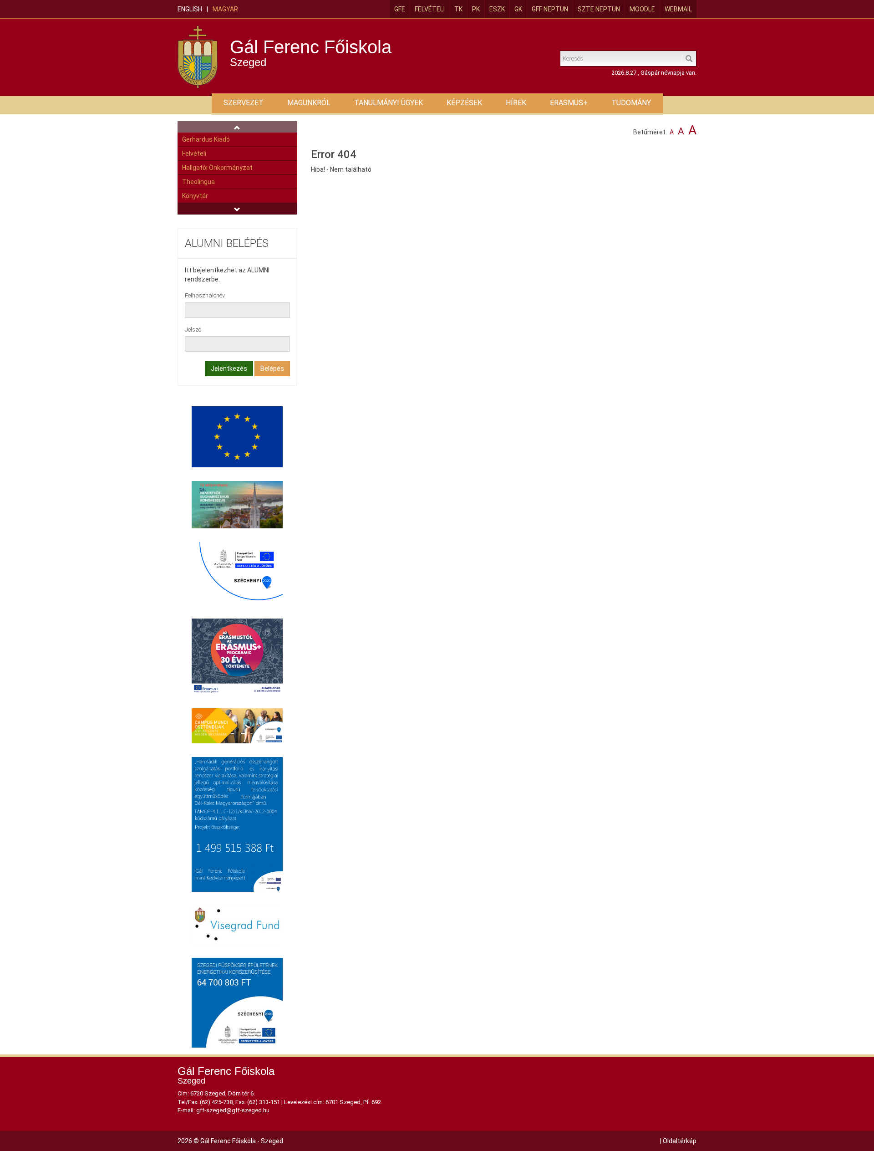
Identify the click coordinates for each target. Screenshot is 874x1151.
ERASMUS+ (569, 102)
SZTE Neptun (599, 9)
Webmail (678, 9)
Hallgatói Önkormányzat (217, 167)
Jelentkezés (229, 368)
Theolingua (198, 181)
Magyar (225, 9)
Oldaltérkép (679, 1141)
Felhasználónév (205, 295)
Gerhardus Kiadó (206, 139)
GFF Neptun (550, 9)
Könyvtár (195, 196)
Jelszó (193, 329)
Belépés (272, 368)
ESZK (497, 9)
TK (458, 9)
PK (476, 9)
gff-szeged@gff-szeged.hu (232, 1110)
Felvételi (430, 9)
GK (518, 9)
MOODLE (642, 9)
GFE (399, 9)
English (190, 9)
